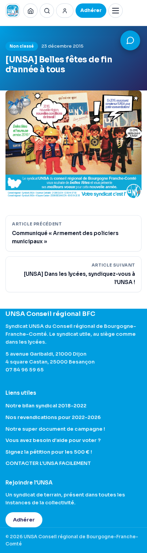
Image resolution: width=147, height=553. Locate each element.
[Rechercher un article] (47, 10)
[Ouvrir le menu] (115, 10)
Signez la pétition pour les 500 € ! (48, 452)
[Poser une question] (130, 40)
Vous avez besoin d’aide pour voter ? (53, 440)
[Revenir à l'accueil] (30, 10)
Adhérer (24, 520)
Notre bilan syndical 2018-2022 (45, 406)
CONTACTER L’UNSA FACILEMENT (48, 463)
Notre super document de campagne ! (55, 429)
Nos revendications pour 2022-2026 (53, 417)
